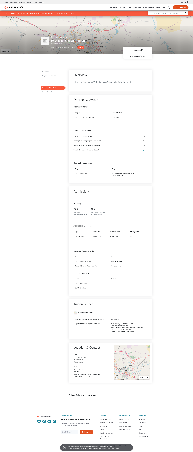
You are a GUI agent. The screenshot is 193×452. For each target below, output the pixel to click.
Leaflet (169, 17)
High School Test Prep (106, 433)
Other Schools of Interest (51, 92)
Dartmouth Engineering (45, 13)
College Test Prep (105, 419)
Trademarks (143, 433)
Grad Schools (15, 13)
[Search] (169, 7)
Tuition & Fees (47, 84)
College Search (124, 419)
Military (102, 429)
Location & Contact (49, 88)
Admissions (46, 80)
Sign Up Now (180, 7)
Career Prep (137, 7)
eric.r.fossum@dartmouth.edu (89, 374)
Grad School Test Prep (107, 423)
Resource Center (124, 429)
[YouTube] (49, 421)
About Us (142, 419)
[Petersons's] (14, 7)
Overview (45, 72)
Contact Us (142, 423)
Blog (6, 2)
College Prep (113, 7)
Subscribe (86, 432)
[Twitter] (39, 421)
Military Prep (160, 7)
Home (7, 13)
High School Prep (148, 7)
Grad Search (123, 423)
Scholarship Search (125, 426)
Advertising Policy (144, 436)
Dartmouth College (29, 13)
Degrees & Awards (49, 76)
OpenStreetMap (179, 17)
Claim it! (80, 48)
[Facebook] (44, 421)
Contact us (43, 2)
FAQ (36, 2)
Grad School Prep (125, 7)
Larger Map (6, 51)
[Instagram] (54, 421)
